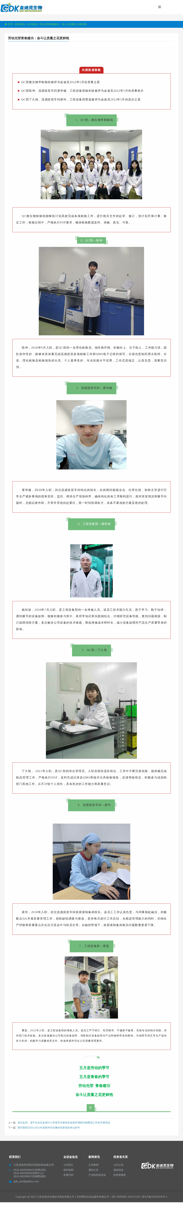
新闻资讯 (20, 24)
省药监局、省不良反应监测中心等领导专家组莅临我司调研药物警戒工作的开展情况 (64, 1122)
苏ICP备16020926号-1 (154, 1196)
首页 (10, 24)
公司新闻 (32, 24)
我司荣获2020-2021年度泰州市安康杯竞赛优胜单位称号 (49, 1127)
